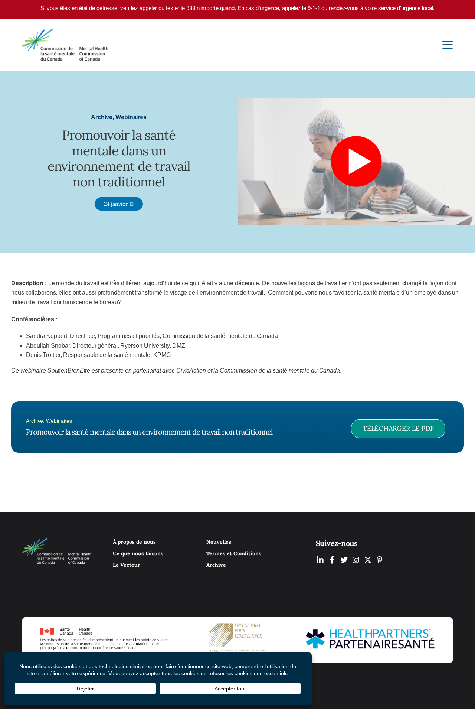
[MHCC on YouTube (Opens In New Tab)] (367, 560)
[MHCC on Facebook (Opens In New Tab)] (332, 560)
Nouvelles (218, 542)
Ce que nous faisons (138, 553)
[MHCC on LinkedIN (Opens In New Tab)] (320, 560)
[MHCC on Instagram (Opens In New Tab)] (355, 560)
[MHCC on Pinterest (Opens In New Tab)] (379, 560)
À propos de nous (134, 542)
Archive (216, 565)
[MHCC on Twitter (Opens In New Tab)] (344, 560)
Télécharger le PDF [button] (398, 428)
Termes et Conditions (233, 553)
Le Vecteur (126, 565)
